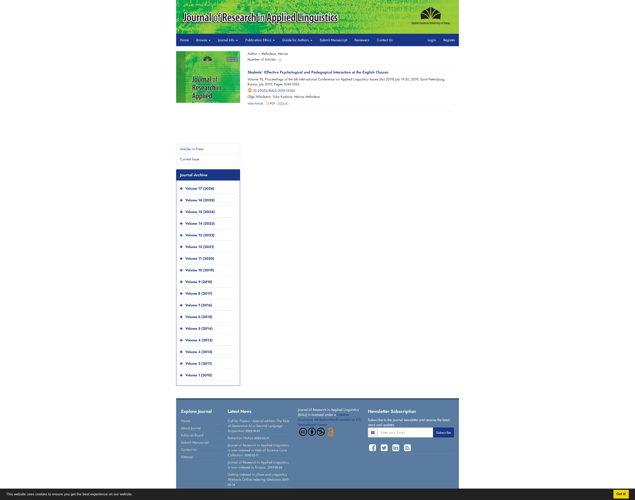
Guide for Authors (296, 39)
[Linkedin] (397, 448)
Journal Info (226, 39)
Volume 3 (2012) (198, 351)
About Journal (191, 428)
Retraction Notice (240, 437)
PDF (278, 103)
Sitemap (187, 456)
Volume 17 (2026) (199, 188)
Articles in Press (192, 148)
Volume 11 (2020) (199, 258)
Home (184, 39)
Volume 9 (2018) (198, 281)
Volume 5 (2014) (199, 328)
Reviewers (361, 39)
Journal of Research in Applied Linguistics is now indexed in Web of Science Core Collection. (258, 450)
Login (432, 39)
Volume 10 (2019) (199, 270)
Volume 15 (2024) (200, 211)
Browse (202, 39)
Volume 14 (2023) (200, 223)
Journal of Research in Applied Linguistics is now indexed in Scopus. (258, 465)
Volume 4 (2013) (199, 340)
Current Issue (189, 159)
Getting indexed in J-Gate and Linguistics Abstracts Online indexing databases (257, 477)
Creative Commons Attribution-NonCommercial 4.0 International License (329, 419)
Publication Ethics (258, 39)
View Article (255, 103)
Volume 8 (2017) (198, 293)
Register (449, 39)
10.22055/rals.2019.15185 (274, 90)
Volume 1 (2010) (198, 375)
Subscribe (443, 432)
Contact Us (385, 39)
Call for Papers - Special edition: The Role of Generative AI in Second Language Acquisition (258, 425)
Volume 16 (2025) (200, 200)
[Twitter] (385, 448)
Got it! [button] (621, 494)
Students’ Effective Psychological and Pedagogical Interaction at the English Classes (318, 72)
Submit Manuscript (333, 39)
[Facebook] (374, 448)
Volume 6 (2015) (198, 316)
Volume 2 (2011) (198, 363)
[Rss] (407, 448)
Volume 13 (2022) (200, 235)
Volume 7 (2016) (198, 305)
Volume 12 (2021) (199, 246)
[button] (134, 495)
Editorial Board (192, 435)
